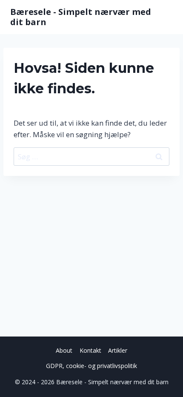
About (64, 350)
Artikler (117, 350)
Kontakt (90, 350)
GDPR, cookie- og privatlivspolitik (91, 366)
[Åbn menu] (165, 17)
